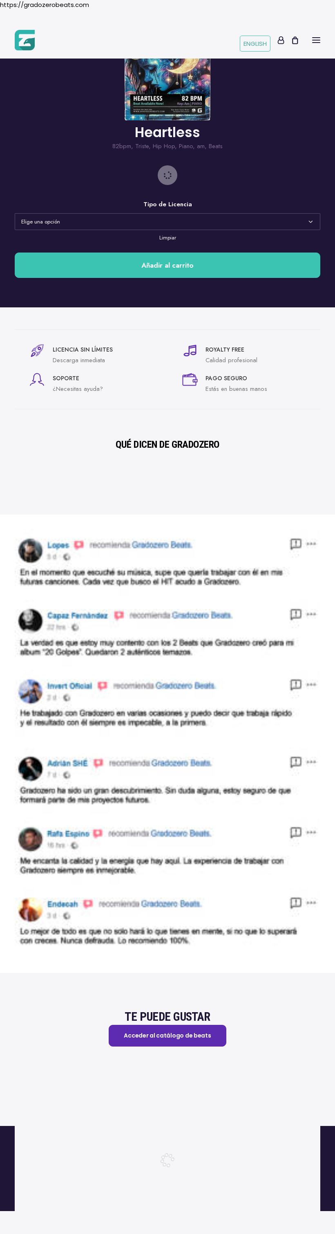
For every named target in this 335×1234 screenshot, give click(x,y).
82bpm (121, 146)
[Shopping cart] (291, 40)
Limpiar (167, 237)
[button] (316, 40)
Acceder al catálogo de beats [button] (167, 1035)
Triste (142, 146)
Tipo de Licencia (167, 204)
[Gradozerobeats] (25, 40)
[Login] (277, 40)
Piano (186, 146)
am (201, 146)
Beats (216, 146)
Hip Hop (164, 146)
